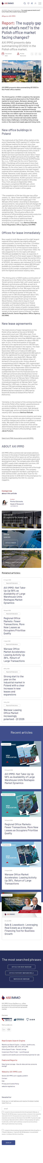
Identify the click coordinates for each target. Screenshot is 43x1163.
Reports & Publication (14, 10)
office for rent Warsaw (21, 967)
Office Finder (10, 543)
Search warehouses (13, 523)
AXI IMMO (4, 10)
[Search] (25, 3)
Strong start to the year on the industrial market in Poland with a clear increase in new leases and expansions (14, 685)
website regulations (8, 1086)
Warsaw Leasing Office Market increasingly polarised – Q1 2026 (14, 714)
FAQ (3, 1081)
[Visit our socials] (4, 1029)
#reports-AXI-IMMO (8, 16)
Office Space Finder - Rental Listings (14, 1049)
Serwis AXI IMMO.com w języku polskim (15, 1076)
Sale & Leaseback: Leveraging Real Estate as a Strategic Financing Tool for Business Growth (21, 929)
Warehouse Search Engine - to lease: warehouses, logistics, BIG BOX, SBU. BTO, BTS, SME (18, 1046)
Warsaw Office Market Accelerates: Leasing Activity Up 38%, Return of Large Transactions (15, 654)
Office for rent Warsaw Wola (21, 973)
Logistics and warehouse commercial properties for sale (20, 1055)
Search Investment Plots (15, 562)
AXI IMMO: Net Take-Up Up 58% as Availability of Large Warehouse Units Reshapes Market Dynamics (15, 595)
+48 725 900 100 (14, 506)
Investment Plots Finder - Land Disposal (15, 1052)
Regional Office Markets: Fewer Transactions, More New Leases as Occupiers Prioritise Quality (14, 626)
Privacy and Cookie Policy (10, 1084)
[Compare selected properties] (32, 3)
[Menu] (39, 3)
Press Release (6, 744)
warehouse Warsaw (21, 979)
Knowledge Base (6, 895)
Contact (4, 1078)
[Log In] (35, 3)
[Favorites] (28, 3)
